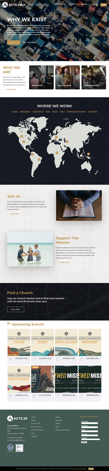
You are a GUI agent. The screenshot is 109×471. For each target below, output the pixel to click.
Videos (57, 423)
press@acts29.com (18, 440)
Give (103, 5)
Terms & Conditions (62, 430)
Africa (62, 111)
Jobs (57, 427)
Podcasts (58, 420)
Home (24, 5)
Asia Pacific (92, 111)
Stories (57, 417)
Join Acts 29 (35, 423)
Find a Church (46, 4)
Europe (55, 111)
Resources (73, 4)
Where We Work (60, 4)
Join (37, 5)
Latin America (38, 111)
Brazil (48, 111)
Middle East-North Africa (76, 111)
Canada (14, 111)
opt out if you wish (80, 468)
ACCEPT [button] (91, 468)
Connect (34, 436)
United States (25, 111)
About (30, 5)
